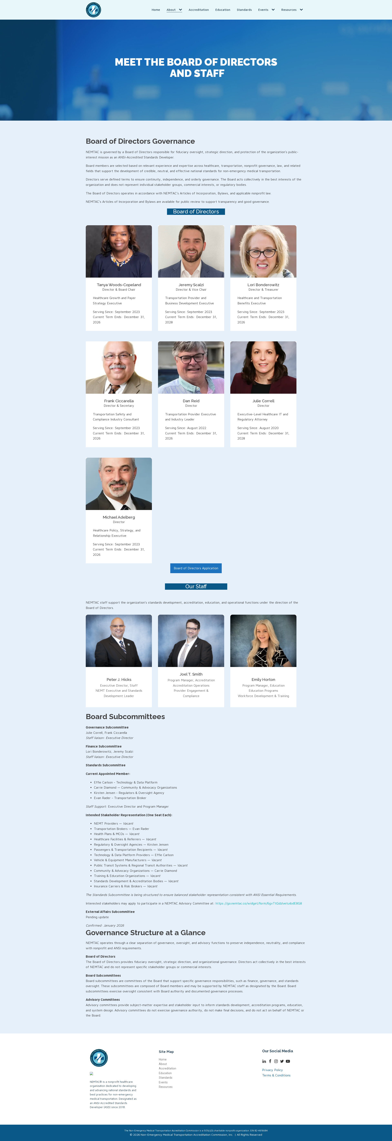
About (171, 9)
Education (222, 9)
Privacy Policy (272, 1070)
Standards (244, 9)
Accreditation (199, 9)
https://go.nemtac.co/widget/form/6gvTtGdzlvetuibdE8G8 (259, 903)
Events (263, 9)
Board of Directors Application (196, 568)
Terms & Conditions (276, 1075)
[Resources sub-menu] (302, 10)
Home (156, 9)
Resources (288, 9)
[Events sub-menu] (274, 10)
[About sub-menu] (181, 10)
